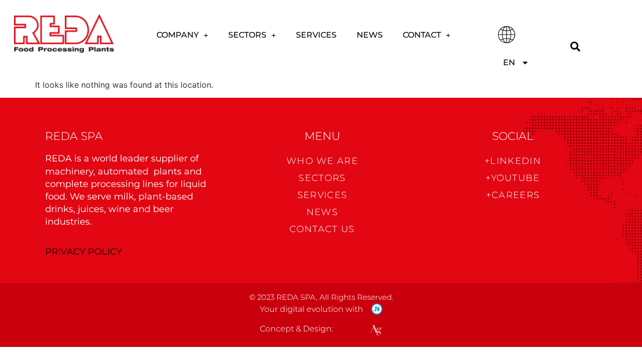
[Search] (575, 47)
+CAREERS (513, 195)
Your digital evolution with (311, 309)
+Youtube (513, 178)
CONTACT (422, 35)
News (370, 35)
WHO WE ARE (322, 160)
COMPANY (177, 35)
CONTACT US (322, 229)
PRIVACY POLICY (83, 251)
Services (316, 35)
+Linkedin (513, 160)
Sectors (247, 35)
